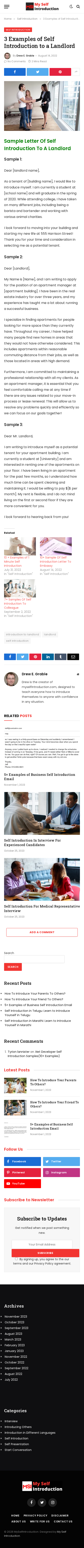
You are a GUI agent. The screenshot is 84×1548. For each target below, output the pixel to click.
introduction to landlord (22, 634)
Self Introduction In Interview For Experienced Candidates (32, 842)
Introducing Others (18, 1427)
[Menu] (6, 6)
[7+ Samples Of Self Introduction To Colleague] (20, 588)
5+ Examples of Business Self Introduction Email (39, 776)
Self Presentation (17, 1444)
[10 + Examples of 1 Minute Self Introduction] (20, 546)
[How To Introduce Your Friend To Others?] (15, 1107)
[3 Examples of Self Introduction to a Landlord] (42, 106)
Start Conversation (18, 1450)
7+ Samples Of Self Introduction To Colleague (17, 603)
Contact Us (63, 1521)
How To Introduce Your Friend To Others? (34, 999)
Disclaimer (60, 1515)
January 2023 (14, 1351)
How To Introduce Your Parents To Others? (35, 994)
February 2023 (15, 1345)
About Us (18, 1521)
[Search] (78, 6)
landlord (50, 634)
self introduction (17, 641)
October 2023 (14, 1322)
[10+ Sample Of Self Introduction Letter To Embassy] (56, 546)
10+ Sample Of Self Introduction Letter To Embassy (55, 561)
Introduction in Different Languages (30, 1433)
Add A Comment (42, 932)
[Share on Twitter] (15, 72)
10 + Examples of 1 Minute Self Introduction (16, 561)
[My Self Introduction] (42, 6)
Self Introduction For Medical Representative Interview (42, 908)
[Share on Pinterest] (60, 72)
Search (9, 953)
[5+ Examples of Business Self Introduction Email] (42, 747)
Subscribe (45, 1253)
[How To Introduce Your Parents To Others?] (15, 1085)
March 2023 (13, 1339)
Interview (11, 1421)
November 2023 (16, 1317)
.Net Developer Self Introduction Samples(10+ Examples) (35, 1054)
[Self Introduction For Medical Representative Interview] (42, 879)
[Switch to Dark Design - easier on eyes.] (71, 6)
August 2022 (13, 1374)
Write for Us (40, 1521)
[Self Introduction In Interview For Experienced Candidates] (42, 813)
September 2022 (16, 1368)
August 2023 (13, 1334)
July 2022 (11, 1380)
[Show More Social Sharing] (76, 72)
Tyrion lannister (19, 1052)
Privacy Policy (36, 1515)
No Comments (17, 61)
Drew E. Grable (25, 55)
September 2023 (16, 1328)
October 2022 (14, 1362)
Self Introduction (18, 29)
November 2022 (16, 1357)
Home (15, 1515)
